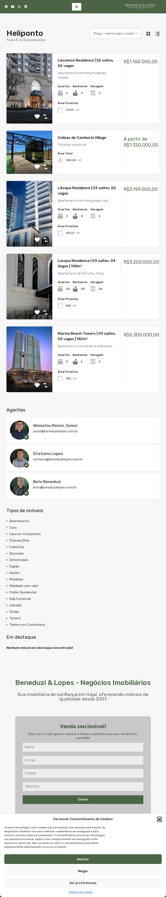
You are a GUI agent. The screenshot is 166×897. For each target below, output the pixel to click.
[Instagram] (19, 6)
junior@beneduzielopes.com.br (55, 431)
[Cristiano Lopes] (19, 466)
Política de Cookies (81, 892)
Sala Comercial (20, 599)
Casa (13, 527)
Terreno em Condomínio (27, 625)
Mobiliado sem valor (23, 586)
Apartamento (19, 521)
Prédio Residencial (22, 592)
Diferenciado (18, 560)
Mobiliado (16, 579)
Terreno (15, 618)
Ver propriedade (29, 109)
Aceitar (83, 859)
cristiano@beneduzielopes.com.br (58, 459)
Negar (83, 871)
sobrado (15, 605)
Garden (14, 573)
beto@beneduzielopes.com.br (55, 487)
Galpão (14, 566)
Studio (14, 612)
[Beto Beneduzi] (19, 494)
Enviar (83, 799)
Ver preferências (83, 883)
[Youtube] (12, 6)
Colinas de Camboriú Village (82, 137)
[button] (159, 819)
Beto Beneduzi (47, 481)
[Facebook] (6, 6)
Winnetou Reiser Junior (55, 425)
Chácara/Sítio (19, 540)
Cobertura (16, 547)
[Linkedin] (25, 6)
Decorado (16, 553)
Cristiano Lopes (48, 453)
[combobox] (115, 33)
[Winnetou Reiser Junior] (19, 438)
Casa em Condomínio (25, 534)
